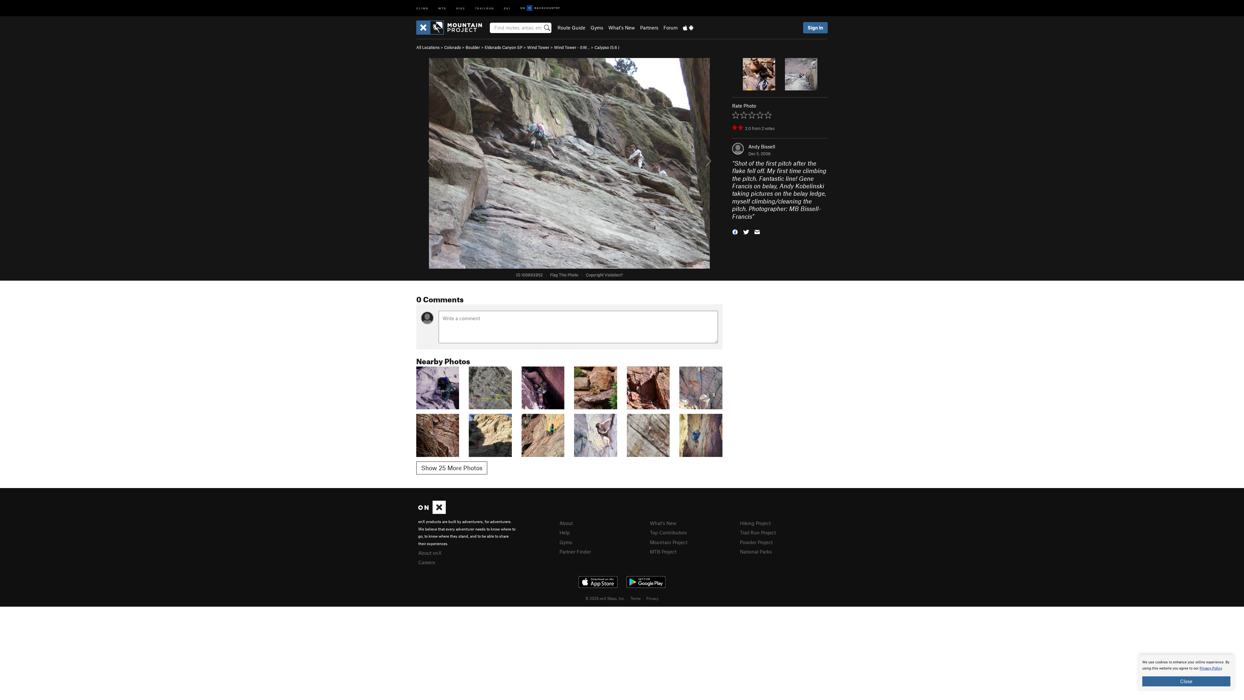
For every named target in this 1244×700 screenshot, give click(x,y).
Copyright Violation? (604, 274)
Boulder (473, 47)
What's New (621, 27)
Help (564, 532)
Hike (460, 8)
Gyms (597, 27)
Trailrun (484, 8)
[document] (1186, 672)
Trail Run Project (758, 532)
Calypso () (606, 47)
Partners (649, 27)
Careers (426, 562)
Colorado (452, 47)
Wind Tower (538, 47)
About (566, 523)
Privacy (652, 598)
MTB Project (663, 551)
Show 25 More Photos (451, 468)
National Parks (756, 551)
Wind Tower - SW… (572, 47)
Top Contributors (668, 532)
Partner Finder (575, 551)
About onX (430, 553)
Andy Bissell (761, 146)
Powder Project (756, 542)
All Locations (428, 47)
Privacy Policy (1211, 668)
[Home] (452, 27)
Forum (670, 27)
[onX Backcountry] (540, 8)
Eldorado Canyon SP (504, 47)
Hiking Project (755, 523)
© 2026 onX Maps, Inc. (605, 598)
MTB (442, 8)
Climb (422, 8)
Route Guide (571, 27)
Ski (507, 8)
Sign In (815, 27)
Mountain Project (668, 542)
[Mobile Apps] (688, 27)
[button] (735, 231)
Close (1186, 681)
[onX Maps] (432, 512)
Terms (635, 598)
